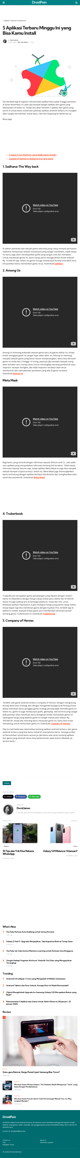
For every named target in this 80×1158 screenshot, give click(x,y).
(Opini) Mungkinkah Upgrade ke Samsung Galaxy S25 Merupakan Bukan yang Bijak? (41, 993)
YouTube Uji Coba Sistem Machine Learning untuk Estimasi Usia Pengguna (39, 951)
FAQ (4, 1142)
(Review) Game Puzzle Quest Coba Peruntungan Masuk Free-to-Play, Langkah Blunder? (43, 1100)
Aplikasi (6, 21)
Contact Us (6, 1140)
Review (5, 1069)
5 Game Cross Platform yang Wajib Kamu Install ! (33, 155)
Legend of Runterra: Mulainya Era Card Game (31, 158)
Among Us (18, 373)
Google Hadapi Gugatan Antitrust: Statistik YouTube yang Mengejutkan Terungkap (39, 961)
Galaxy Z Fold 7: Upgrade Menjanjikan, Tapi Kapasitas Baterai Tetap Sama (39, 941)
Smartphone (21, 21)
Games (6, 783)
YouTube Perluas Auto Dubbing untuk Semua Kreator (30, 932)
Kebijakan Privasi (8, 1145)
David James (14, 40)
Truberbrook (49, 613)
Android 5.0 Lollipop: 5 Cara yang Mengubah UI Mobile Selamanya (35, 979)
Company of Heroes (60, 723)
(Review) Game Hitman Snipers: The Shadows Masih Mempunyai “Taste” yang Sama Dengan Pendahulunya (45, 1085)
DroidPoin (39, 2)
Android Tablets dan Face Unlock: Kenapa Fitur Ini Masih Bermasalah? (37, 985)
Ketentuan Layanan (46, 1142)
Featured (13, 21)
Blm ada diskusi (23, 42)
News (75, 846)
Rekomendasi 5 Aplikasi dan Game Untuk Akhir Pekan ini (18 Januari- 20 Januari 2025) (38, 1002)
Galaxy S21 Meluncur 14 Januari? (60, 851)
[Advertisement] (40, 11)
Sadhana (58, 263)
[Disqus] (40, 891)
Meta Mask (39, 477)
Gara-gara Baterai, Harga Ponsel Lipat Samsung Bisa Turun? (31, 1072)
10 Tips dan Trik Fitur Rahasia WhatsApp (18, 852)
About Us (43, 1140)
